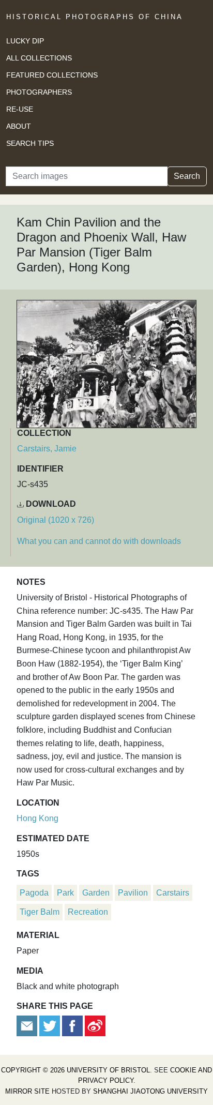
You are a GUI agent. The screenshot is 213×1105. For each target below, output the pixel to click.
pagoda (34, 892)
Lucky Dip (25, 41)
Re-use (19, 109)
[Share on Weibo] (95, 1025)
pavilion (133, 892)
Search (187, 176)
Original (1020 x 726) (55, 520)
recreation (88, 911)
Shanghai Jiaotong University (150, 1091)
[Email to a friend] (28, 1025)
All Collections (39, 58)
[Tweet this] (50, 1025)
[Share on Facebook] (72, 1025)
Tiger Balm (39, 911)
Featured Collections (52, 75)
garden (96, 892)
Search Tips (30, 143)
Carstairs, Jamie (47, 448)
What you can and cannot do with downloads (99, 541)
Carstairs (172, 892)
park (65, 892)
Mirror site (27, 1091)
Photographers (39, 92)
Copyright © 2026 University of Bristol (75, 1070)
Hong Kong (37, 818)
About (18, 126)
